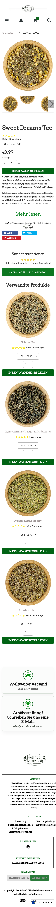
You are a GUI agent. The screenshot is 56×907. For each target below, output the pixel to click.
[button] (9, 136)
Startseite (7, 33)
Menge (6, 157)
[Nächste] (51, 104)
